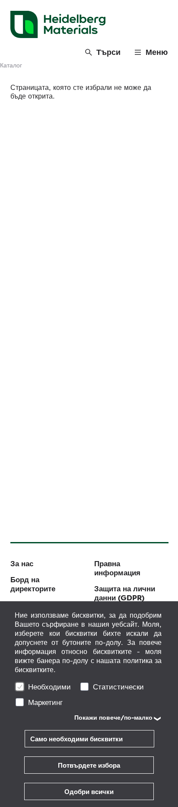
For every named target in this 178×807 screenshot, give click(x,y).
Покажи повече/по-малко (113, 717)
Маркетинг (45, 702)
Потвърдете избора (89, 765)
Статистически (118, 686)
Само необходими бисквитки (76, 739)
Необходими (49, 686)
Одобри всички (89, 792)
